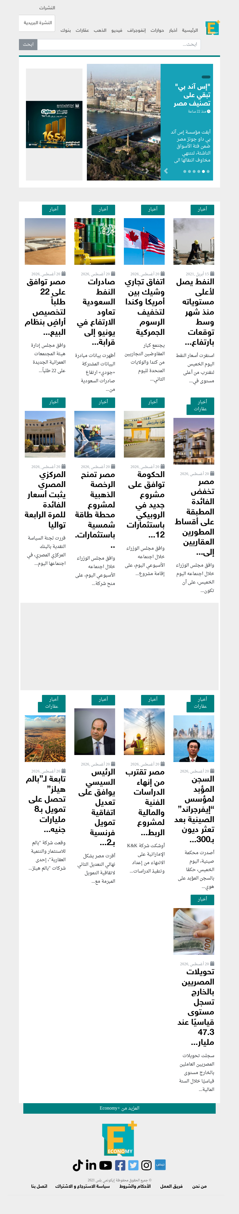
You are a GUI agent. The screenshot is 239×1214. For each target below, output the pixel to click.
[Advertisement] (119, 646)
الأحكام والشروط (135, 1187)
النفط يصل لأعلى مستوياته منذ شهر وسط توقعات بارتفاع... (195, 312)
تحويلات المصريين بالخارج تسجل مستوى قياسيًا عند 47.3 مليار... (196, 1007)
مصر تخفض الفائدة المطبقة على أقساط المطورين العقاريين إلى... (194, 517)
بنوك (66, 31)
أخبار (173, 31)
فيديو (116, 31)
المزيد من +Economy (119, 1108)
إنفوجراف (136, 31)
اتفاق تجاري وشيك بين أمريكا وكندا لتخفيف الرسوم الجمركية (145, 307)
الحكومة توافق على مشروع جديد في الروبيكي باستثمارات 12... (146, 505)
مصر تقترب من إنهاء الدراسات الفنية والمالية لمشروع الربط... (145, 803)
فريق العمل (171, 1187)
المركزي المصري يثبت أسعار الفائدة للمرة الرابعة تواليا (45, 500)
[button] (147, 172)
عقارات (82, 31)
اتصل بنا (39, 1187)
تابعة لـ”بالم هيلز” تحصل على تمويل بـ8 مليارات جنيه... (46, 805)
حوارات (157, 31)
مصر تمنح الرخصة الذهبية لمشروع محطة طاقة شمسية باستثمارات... (95, 510)
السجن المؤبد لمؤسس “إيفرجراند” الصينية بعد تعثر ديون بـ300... (194, 810)
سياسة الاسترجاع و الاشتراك (82, 1187)
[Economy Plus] (212, 27)
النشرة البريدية (38, 23)
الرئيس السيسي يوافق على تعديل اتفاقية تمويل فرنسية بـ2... (96, 808)
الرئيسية (190, 31)
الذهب (100, 31)
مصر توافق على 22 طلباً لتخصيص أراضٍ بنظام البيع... (45, 307)
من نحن (199, 1187)
